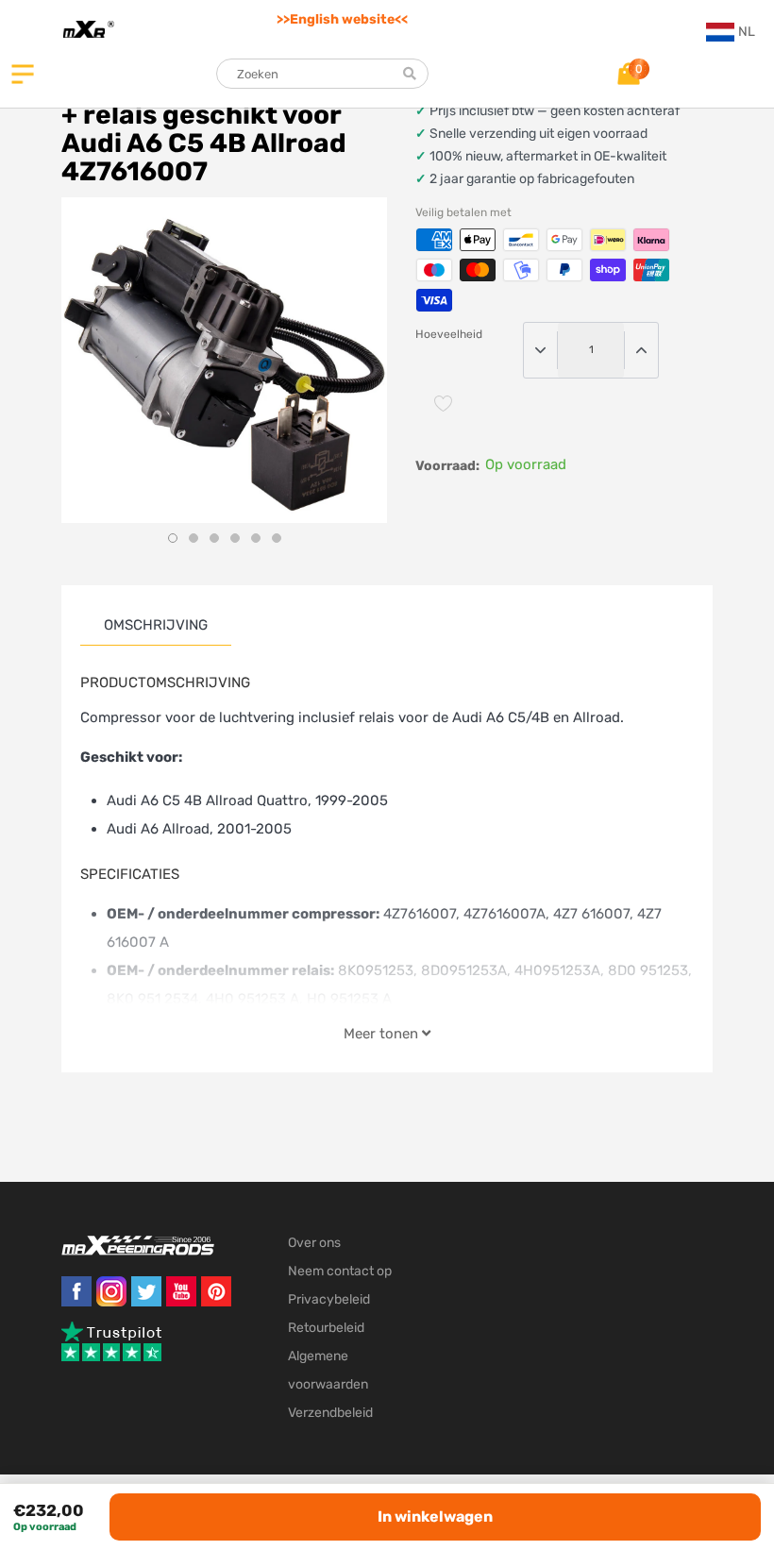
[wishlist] (443, 403)
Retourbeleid (326, 1328)
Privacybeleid (329, 1299)
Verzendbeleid (330, 1413)
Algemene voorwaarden (328, 1370)
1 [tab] (172, 538)
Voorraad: (447, 466)
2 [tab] (193, 538)
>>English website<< (342, 19)
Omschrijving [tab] (156, 624)
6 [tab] (276, 538)
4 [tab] (235, 538)
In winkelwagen (435, 1516)
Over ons (314, 1243)
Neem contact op (340, 1271)
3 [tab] (214, 538)
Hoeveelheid (448, 334)
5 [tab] (256, 538)
